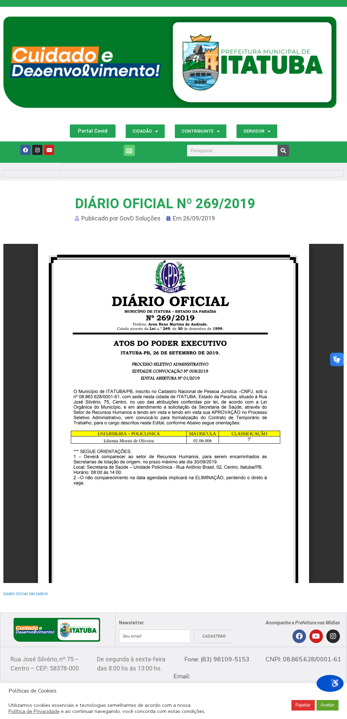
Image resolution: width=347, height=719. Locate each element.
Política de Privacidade (34, 711)
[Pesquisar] (283, 150)
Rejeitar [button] (303, 705)
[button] (129, 150)
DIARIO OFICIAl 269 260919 (25, 594)
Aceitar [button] (327, 705)
